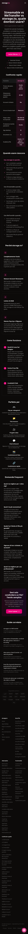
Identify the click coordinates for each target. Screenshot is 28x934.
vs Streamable (5, 847)
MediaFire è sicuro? (7, 907)
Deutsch (11, 693)
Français (5, 696)
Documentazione (6, 732)
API (3, 729)
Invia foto (17, 733)
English (16, 693)
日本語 (10, 696)
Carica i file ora (13, 54)
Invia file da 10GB (19, 725)
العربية (5, 693)
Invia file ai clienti (19, 744)
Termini (10, 928)
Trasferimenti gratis (20, 800)
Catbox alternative (6, 799)
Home (3, 721)
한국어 (16, 696)
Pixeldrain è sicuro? (7, 899)
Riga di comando (6, 726)
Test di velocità (6, 737)
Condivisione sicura (20, 768)
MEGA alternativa (6, 775)
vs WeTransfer (5, 839)
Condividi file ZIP (19, 739)
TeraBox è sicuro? (6, 904)
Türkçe (23, 699)
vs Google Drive (6, 845)
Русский (17, 699)
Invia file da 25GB (19, 728)
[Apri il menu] (25, 3)
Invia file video (19, 731)
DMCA (14, 928)
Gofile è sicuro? (6, 901)
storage (6, 3)
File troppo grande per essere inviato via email (7, 863)
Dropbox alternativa (7, 768)
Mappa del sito (21, 928)
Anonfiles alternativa (7, 802)
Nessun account (19, 780)
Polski (4, 699)
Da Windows (18, 754)
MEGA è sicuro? (6, 909)
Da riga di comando (20, 756)
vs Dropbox (5, 842)
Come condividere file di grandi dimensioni (6, 856)
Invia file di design (20, 741)
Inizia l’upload (13, 611)
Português (10, 699)
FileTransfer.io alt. (6, 832)
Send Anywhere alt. (7, 797)
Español (22, 693)
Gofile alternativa (6, 785)
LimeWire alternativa (7, 809)
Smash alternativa (6, 778)
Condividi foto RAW (20, 736)
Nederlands (22, 696)
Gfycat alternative (6, 816)
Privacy (5, 928)
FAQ (3, 734)
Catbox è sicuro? (6, 912)
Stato (3, 739)
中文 (14, 702)
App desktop (5, 724)
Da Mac (17, 751)
